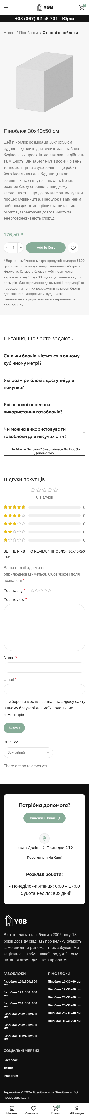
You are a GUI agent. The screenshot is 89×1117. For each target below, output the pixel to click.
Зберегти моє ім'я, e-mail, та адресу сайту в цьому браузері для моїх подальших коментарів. (44, 708)
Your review (15, 599)
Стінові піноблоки (60, 33)
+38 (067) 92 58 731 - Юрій (44, 18)
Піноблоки (29, 33)
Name (10, 658)
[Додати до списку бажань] (73, 247)
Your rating (14, 591)
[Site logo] (44, 7)
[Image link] (15, 920)
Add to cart (46, 247)
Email (10, 679)
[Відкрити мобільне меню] (6, 7)
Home (9, 33)
